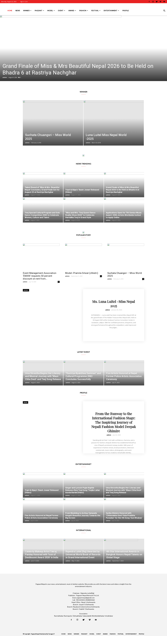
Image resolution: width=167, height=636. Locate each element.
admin (4, 77)
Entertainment (110, 10)
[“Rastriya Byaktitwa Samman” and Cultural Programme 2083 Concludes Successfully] (83, 372)
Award (71, 10)
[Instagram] (153, 1)
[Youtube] (164, 1)
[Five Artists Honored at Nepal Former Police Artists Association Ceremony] (124, 372)
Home (9, 10)
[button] (164, 11)
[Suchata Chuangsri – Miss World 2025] (53, 126)
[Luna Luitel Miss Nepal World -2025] (114, 126)
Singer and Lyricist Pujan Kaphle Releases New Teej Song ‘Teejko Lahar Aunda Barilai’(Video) (82, 490)
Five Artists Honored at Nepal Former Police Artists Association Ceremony (41, 516)
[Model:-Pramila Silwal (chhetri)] (83, 257)
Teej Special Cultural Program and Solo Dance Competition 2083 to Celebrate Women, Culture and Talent (83, 69)
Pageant (38, 10)
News (17, 10)
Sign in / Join (24, 1)
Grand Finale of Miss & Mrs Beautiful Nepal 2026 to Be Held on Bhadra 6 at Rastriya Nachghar (122, 189)
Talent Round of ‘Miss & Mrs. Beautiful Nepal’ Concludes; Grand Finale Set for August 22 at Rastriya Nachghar (42, 189)
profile (125, 10)
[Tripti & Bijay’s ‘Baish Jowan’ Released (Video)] (83, 184)
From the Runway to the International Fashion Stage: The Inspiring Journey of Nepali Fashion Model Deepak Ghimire (113, 422)
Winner (26, 10)
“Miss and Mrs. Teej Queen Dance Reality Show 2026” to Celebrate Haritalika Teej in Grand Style (80, 215)
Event (60, 10)
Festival (95, 10)
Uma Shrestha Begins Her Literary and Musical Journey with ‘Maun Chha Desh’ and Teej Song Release (123, 490)
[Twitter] (156, 1)
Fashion (82, 10)
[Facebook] (149, 1)
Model (50, 10)
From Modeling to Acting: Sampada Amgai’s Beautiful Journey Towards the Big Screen (82, 515)
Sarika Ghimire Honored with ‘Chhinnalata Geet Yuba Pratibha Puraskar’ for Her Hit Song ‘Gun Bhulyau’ (124, 515)
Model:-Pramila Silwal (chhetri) (81, 273)
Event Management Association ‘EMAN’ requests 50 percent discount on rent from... (39, 276)
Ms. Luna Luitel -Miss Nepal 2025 (113, 303)
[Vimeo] (160, 1)
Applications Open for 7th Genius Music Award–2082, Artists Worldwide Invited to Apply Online (124, 215)
